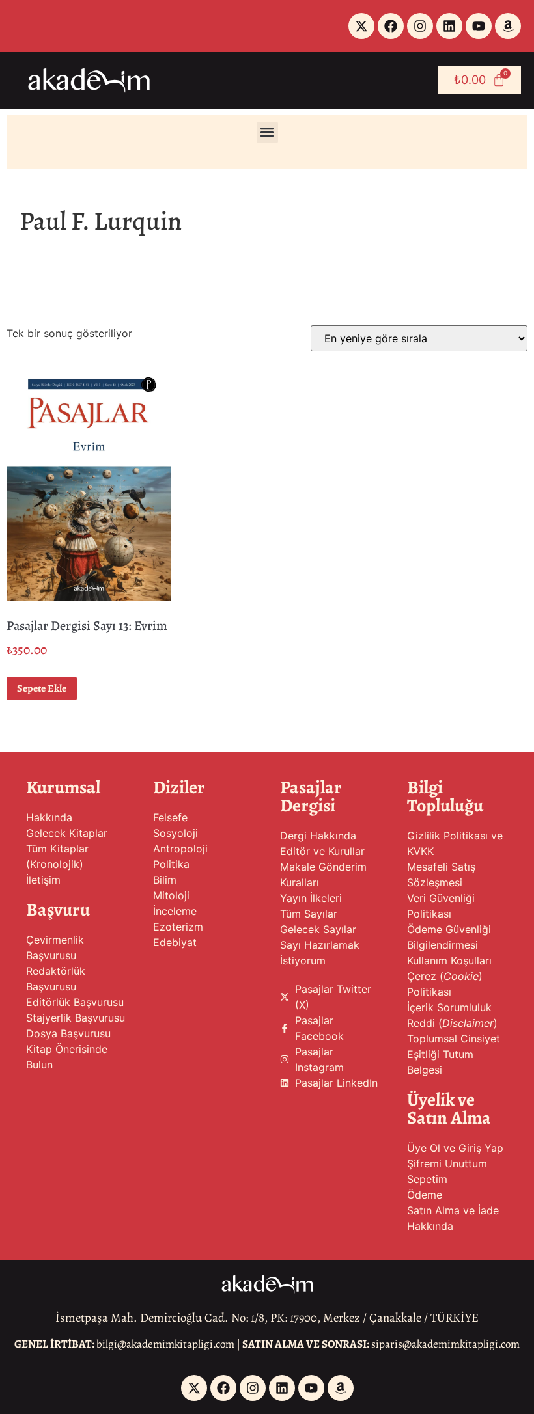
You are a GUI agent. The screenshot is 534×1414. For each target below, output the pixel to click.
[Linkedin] (449, 26)
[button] (267, 132)
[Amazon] (508, 26)
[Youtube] (479, 26)
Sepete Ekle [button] (41, 688)
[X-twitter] (361, 26)
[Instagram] (420, 26)
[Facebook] (391, 26)
